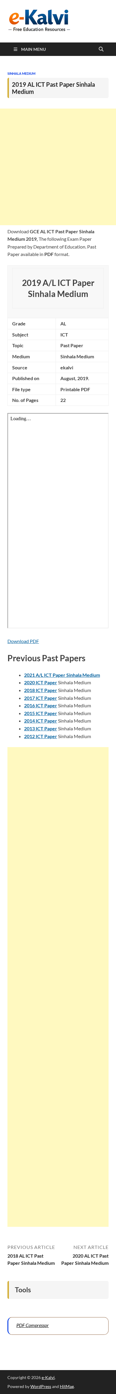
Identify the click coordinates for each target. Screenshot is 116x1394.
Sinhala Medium (21, 73)
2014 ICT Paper (40, 720)
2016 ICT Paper (40, 705)
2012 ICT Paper (40, 736)
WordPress (40, 1386)
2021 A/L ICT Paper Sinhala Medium (62, 675)
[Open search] (101, 49)
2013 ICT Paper (40, 728)
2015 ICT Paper (40, 713)
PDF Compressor (32, 1325)
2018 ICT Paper (40, 690)
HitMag (67, 1386)
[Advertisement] (58, 167)
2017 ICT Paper (40, 698)
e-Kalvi (48, 1377)
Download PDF (23, 641)
